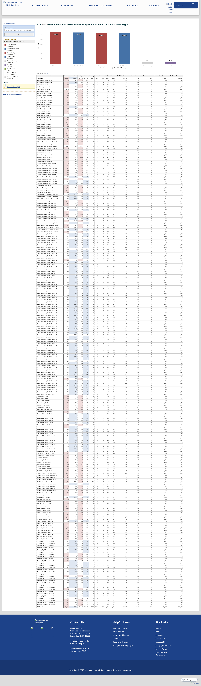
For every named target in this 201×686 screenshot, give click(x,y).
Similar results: (9, 28)
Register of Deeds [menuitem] (100, 5)
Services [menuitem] (132, 5)
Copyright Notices (163, 645)
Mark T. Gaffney (11, 57)
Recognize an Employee (123, 645)
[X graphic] (42, 629)
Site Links (161, 622)
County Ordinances (121, 642)
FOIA (157, 632)
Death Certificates (121, 635)
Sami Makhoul (11, 69)
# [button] (45, 73)
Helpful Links (121, 622)
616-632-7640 (82, 648)
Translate (196, 683)
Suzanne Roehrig (12, 61)
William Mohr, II (11, 73)
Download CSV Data (12, 85)
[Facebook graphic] (32, 633)
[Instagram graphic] (53, 632)
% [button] (47, 73)
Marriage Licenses (120, 628)
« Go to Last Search (9, 23)
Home (158, 628)
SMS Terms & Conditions (161, 653)
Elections (116, 638)
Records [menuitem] (154, 5)
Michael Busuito (12, 45)
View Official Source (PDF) (13, 87)
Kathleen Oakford (12, 77)
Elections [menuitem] (67, 5)
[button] (194, 5)
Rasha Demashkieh (13, 49)
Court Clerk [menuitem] (40, 5)
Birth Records (118, 632)
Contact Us (160, 638)
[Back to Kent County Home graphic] (170, 8)
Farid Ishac (10, 65)
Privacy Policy (161, 649)
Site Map (159, 635)
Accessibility (160, 642)
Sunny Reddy (11, 53)
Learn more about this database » (12, 94)
